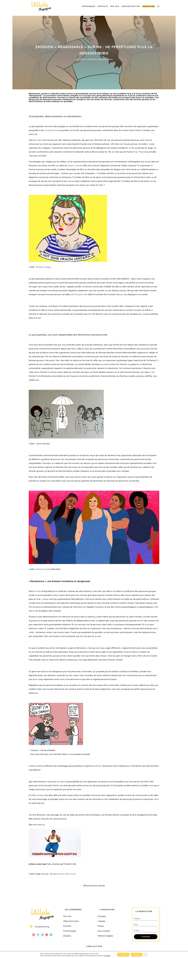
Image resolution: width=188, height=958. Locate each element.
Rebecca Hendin (43, 569)
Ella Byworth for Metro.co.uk (63, 874)
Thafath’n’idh (69, 864)
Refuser (136, 955)
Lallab (82, 59)
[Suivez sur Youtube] (46, 934)
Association (149, 6)
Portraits (103, 6)
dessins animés (75, 165)
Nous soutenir (104, 931)
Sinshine (56, 864)
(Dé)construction (131, 6)
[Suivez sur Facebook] (38, 934)
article (38, 591)
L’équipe (101, 921)
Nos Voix (114, 6)
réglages (107, 956)
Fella (49, 864)
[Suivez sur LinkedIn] (51, 934)
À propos (102, 916)
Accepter (123, 955)
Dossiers (67, 936)
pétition (98, 766)
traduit (39, 140)
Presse (101, 926)
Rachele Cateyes (43, 267)
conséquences (50, 130)
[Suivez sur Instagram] (33, 934)
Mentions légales (105, 936)
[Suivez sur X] (42, 934)
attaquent (79, 294)
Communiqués (88, 6)
